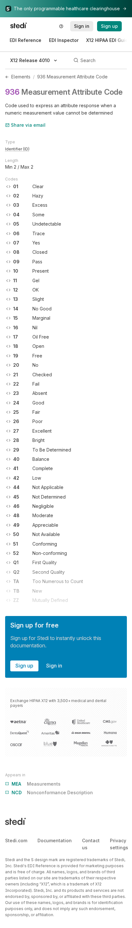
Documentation (54, 840)
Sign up (24, 665)
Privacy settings (119, 844)
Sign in (54, 665)
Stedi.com (16, 840)
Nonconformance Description (52, 792)
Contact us (91, 844)
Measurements (36, 784)
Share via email (28, 125)
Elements (20, 76)
